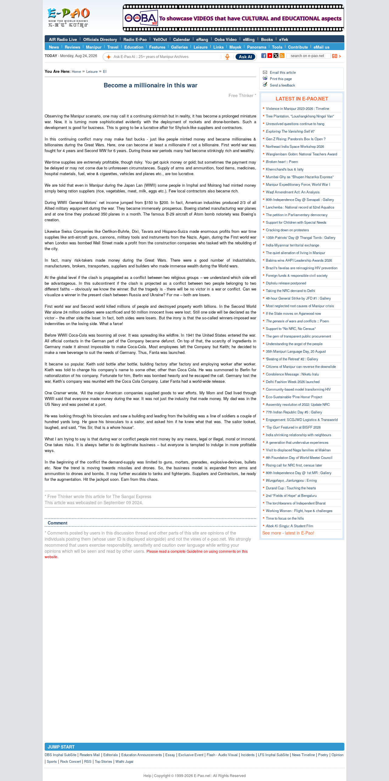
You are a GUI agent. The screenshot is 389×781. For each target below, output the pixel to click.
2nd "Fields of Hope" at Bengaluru (291, 495)
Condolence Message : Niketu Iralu (292, 374)
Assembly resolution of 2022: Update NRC (298, 404)
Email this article (283, 72)
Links (218, 47)
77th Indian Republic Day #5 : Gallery (294, 411)
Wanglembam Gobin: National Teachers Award (301, 153)
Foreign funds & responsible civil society (297, 275)
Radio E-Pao (135, 39)
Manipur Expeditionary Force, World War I (298, 184)
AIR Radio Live (63, 39)
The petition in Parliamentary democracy (297, 214)
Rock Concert (70, 761)
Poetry (323, 754)
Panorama (256, 47)
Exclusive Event (190, 754)
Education (133, 47)
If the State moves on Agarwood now (293, 313)
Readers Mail (90, 754)
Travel (113, 47)
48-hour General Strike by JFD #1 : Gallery (298, 298)
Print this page (281, 78)
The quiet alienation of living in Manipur (295, 252)
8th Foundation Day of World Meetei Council (299, 457)
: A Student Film (289, 525)
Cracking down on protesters (287, 229)
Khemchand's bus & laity (285, 169)
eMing (249, 39)
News (54, 47)
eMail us (321, 47)
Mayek (235, 47)
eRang (202, 39)
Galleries (179, 47)
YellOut (160, 39)
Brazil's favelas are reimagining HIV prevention (301, 267)
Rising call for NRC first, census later (294, 465)
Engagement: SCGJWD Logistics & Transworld (302, 419)
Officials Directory (100, 39)
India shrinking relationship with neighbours (298, 434)
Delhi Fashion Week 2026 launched (292, 381)
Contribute (298, 47)
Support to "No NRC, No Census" (291, 328)
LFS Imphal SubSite (273, 754)
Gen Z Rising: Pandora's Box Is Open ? (295, 138)
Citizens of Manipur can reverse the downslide (301, 366)
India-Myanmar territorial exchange (292, 245)
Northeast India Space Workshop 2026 (295, 146)
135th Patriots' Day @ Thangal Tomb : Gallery (301, 237)
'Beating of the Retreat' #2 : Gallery (292, 358)
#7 (290, 131)
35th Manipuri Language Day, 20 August (296, 351)
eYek (283, 39)
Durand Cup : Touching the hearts (291, 487)
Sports (52, 761)
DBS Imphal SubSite (60, 754)
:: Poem (282, 161)
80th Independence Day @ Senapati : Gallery (300, 199)
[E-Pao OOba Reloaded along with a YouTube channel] (233, 30)
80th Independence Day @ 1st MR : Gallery (299, 472)
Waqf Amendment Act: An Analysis (293, 191)
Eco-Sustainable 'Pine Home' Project (294, 396)
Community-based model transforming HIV (298, 389)
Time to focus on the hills (285, 518)
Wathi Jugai (124, 761)
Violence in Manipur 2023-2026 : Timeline (297, 108)
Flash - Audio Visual (222, 754)
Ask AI (245, 56)
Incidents (248, 754)
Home (76, 71)
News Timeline (303, 754)
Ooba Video (226, 39)
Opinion (337, 754)
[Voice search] (227, 57)
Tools (277, 47)
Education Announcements (141, 754)
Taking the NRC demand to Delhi (290, 290)
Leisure (201, 47)
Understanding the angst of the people (294, 343)
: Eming (291, 480)
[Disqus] (150, 641)
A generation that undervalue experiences (297, 442)
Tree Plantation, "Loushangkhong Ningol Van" (300, 116)
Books (267, 39)
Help (147, 775)
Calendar (181, 39)
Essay (170, 754)
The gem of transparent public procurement (298, 336)
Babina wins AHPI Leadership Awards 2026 (299, 260)
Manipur (94, 47)
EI (104, 71)
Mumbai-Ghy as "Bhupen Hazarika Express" (300, 176)
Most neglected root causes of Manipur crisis (300, 305)
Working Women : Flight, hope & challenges (299, 510)
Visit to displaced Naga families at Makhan (298, 449)
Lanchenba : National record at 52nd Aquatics (300, 207)
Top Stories (103, 761)
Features (157, 47)
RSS (87, 761)
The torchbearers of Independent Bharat (295, 503)
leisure (92, 71)
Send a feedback (282, 85)
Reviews (72, 47)
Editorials (110, 754)
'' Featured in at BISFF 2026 (293, 427)
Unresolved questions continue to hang (295, 123)
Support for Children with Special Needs (296, 222)
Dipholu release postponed (286, 282)
